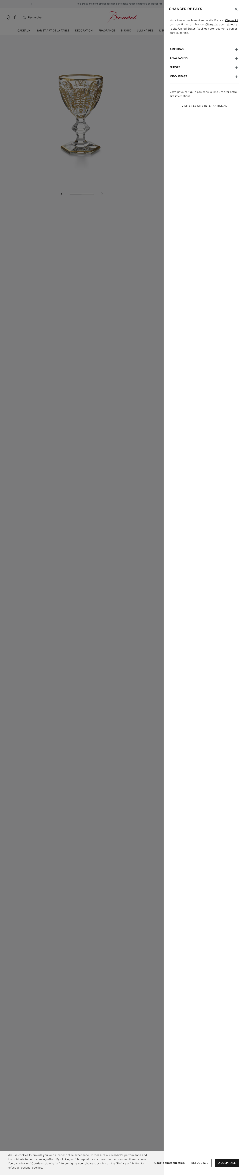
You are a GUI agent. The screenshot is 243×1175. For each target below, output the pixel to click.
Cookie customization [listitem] (169, 1162)
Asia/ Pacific (179, 58)
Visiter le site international (204, 105)
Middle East (178, 76)
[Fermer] (236, 9)
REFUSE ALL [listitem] (199, 1162)
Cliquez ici (231, 20)
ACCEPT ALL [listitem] (227, 1162)
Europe (175, 67)
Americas (177, 49)
